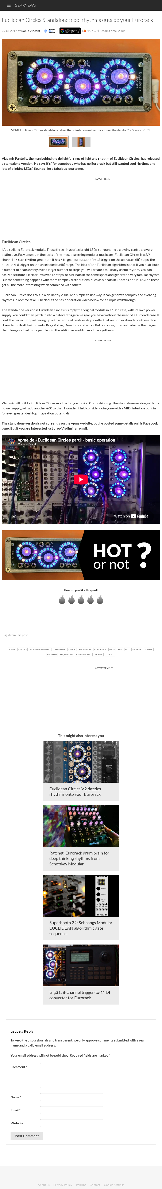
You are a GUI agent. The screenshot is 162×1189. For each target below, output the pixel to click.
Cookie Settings (114, 1184)
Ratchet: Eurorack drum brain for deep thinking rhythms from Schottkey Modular (79, 858)
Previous (7, 141)
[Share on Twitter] (151, 635)
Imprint (81, 1184)
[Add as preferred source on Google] (70, 30)
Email (15, 1110)
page (5, 428)
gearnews (25, 5)
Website (17, 1123)
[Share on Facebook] (135, 635)
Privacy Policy (62, 1184)
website (86, 423)
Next (154, 141)
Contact (95, 1184)
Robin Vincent (30, 31)
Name (16, 1097)
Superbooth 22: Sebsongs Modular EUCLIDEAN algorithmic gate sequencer (80, 928)
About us (44, 1184)
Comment (19, 1067)
